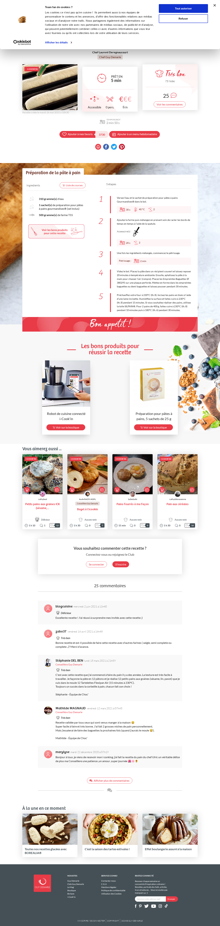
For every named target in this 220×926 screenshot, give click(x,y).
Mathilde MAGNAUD (71, 708)
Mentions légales (108, 887)
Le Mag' (70, 887)
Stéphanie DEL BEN (69, 661)
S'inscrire (120, 564)
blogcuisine (64, 606)
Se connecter (96, 564)
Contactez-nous (108, 881)
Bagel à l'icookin (87, 509)
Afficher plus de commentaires (111, 780)
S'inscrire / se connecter (91, 920)
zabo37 (61, 632)
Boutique (71, 890)
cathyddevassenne (177, 499)
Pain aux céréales (178, 504)
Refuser (183, 18)
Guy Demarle (73, 881)
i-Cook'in (71, 897)
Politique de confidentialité (113, 890)
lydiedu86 (132, 499)
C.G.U (104, 884)
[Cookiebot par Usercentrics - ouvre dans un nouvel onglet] (22, 42)
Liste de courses (74, 185)
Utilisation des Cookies (111, 893)
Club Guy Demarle (75, 884)
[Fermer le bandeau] (214, 5)
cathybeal (42, 499)
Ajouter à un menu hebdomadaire (137, 134)
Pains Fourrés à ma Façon (133, 504)
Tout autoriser (183, 8)
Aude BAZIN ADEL (87, 499)
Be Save (70, 893)
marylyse (62, 752)
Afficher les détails (56, 42)
